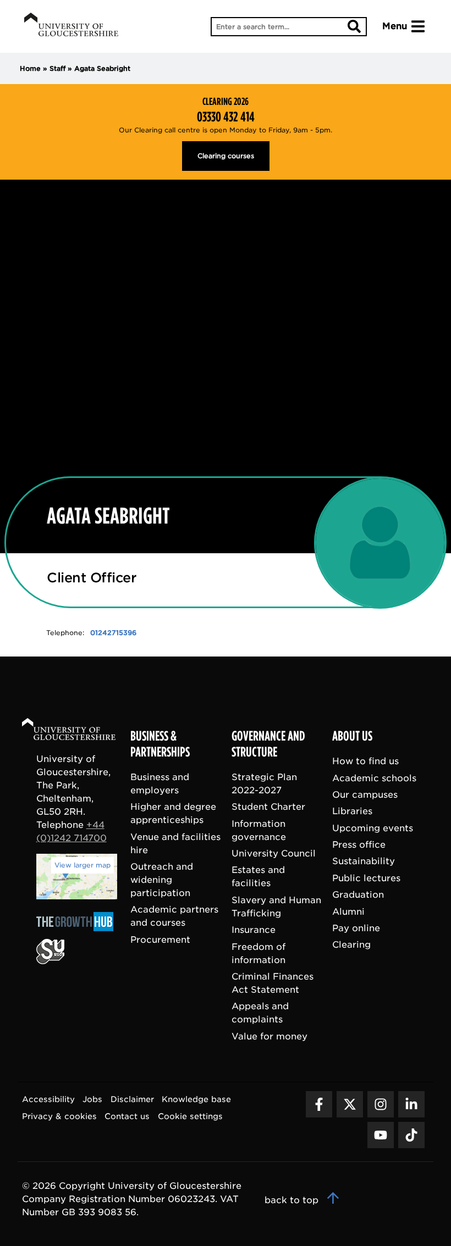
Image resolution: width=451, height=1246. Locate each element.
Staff (57, 68)
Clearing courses (225, 156)
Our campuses (365, 794)
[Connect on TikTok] (411, 1135)
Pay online (356, 928)
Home (30, 68)
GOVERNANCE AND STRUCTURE (268, 744)
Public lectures (366, 878)
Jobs (92, 1099)
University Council (274, 853)
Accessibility (48, 1099)
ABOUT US (352, 736)
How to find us (365, 761)
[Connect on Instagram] (380, 1104)
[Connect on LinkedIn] (411, 1104)
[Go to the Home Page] (79, 731)
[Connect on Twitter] (350, 1104)
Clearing (351, 945)
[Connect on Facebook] (319, 1104)
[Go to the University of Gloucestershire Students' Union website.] (50, 961)
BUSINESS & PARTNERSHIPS (160, 744)
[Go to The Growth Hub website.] (78, 932)
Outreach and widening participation (161, 879)
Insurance (254, 930)
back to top (293, 1200)
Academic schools (374, 778)
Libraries (352, 811)
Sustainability (363, 861)
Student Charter (268, 807)
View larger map (82, 865)
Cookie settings (190, 1116)
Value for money (269, 1036)
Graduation (358, 895)
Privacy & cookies (59, 1116)
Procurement (160, 939)
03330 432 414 (226, 117)
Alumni (348, 911)
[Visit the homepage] (71, 26)
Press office (359, 844)
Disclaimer (132, 1099)
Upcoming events (372, 828)
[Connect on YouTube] (380, 1135)
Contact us (127, 1116)
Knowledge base (196, 1099)
